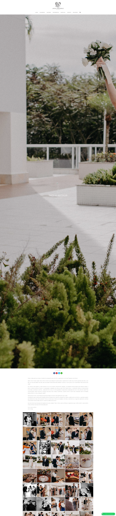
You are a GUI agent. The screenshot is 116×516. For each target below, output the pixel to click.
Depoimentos (56, 12)
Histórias (49, 12)
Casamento (42, 12)
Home (36, 12)
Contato (69, 12)
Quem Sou (63, 12)
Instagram (75, 12)
